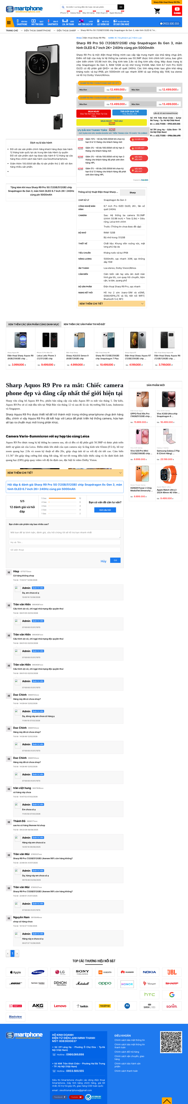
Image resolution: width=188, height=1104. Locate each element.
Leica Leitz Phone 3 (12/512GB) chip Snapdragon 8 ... (46, 357)
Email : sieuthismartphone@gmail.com (72, 1090)
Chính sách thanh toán (126, 1070)
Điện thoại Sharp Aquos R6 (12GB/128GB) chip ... (167, 357)
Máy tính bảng (88, 13)
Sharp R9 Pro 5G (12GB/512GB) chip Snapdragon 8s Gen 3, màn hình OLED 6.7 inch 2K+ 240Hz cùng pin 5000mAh (119, 30)
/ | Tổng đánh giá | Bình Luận (128, 38)
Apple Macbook (116, 13)
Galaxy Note (75, 13)
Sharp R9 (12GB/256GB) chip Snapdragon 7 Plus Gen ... (107, 357)
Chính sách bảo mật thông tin (130, 1040)
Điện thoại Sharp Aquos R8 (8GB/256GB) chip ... (20, 357)
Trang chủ (12, 30)
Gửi (115, 560)
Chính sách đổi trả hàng (127, 1051)
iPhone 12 (64, 13)
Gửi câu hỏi (105, 510)
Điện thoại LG (102, 13)
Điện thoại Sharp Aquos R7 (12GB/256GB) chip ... (138, 357)
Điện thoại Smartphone (37, 30)
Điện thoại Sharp (66, 30)
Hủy (103, 561)
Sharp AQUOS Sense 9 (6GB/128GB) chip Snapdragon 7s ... (77, 357)
